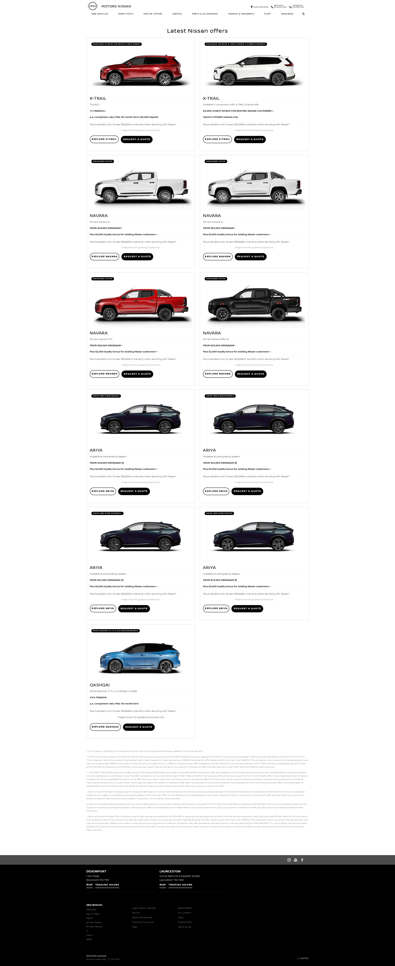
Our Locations (260, 7)
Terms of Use (184, 927)
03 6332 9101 (298, 6)
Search (303, 14)
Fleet (267, 13)
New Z (89, 935)
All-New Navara (94, 926)
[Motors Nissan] (93, 6)
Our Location (184, 913)
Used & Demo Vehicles (143, 908)
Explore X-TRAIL (104, 139)
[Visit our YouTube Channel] (295, 860)
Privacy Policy (185, 922)
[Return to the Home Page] (87, 958)
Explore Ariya (103, 491)
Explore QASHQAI (105, 726)
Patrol (89, 918)
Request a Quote (136, 139)
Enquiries (287, 13)
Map (89, 884)
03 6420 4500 (280, 6)
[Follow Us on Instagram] (289, 860)
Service (177, 13)
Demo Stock (125, 13)
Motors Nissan (116, 6)
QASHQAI (91, 909)
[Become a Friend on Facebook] (302, 860)
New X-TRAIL (93, 914)
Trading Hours (107, 884)
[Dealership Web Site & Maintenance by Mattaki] (303, 958)
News (180, 917)
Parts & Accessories (205, 13)
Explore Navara (104, 256)
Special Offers (152, 13)
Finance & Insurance (241, 13)
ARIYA (89, 939)
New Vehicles (99, 13)
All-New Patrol (93, 922)
